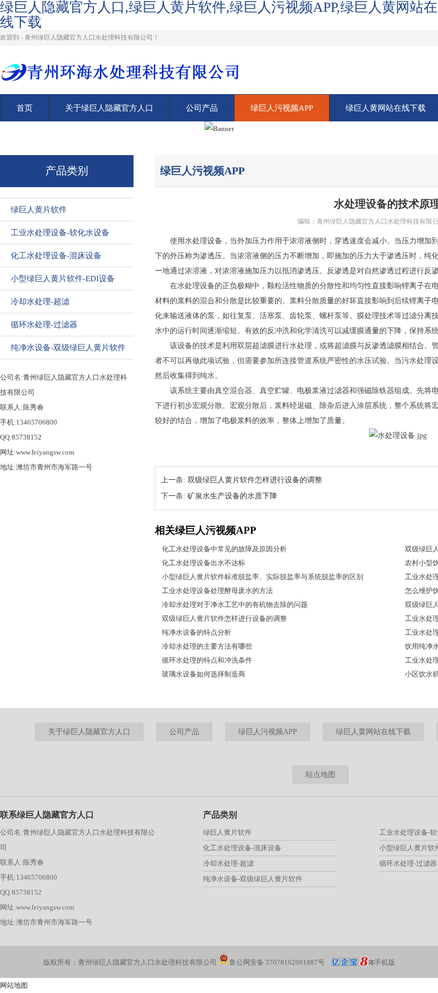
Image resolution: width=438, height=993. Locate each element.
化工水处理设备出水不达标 (203, 563)
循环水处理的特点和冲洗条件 (207, 660)
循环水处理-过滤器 (44, 324)
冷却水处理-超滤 (40, 301)
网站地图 (14, 985)
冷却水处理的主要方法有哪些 (207, 646)
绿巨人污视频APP (282, 108)
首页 (25, 108)
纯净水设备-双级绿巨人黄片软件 (68, 347)
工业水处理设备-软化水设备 (60, 232)
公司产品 (202, 108)
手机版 (384, 962)
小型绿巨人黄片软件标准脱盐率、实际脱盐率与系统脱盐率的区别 (262, 577)
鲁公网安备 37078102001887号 (277, 962)
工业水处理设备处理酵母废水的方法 (217, 591)
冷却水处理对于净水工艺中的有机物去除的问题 (235, 605)
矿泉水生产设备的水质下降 (232, 496)
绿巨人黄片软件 (39, 209)
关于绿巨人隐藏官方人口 (109, 108)
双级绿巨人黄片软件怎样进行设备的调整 (254, 480)
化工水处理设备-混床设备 (56, 255)
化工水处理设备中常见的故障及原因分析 (224, 549)
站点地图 (320, 775)
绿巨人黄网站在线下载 (373, 732)
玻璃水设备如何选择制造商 (203, 674)
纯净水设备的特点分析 (196, 632)
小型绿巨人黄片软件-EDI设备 (63, 278)
